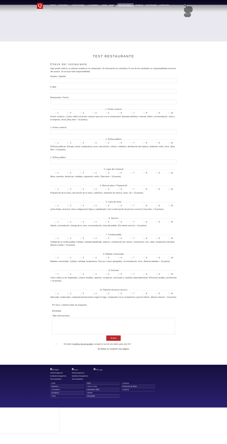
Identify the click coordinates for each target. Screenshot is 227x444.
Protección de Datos (130, 386)
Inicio (53, 5)
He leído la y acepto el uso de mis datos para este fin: (98, 344)
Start (53, 383)
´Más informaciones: (61, 316)
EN (180, 8)
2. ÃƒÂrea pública (113, 139)
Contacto (164, 5)
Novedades (151, 5)
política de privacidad (83, 344)
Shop (104, 5)
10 (171, 113)
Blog (111, 5)
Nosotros (63, 5)
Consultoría (78, 5)
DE (180, 4)
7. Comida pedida (113, 234)
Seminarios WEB (93, 389)
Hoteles (139, 5)
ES (180, 12)
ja (59, 344)
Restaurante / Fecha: (59, 97)
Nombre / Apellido (58, 76)
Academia (93, 5)
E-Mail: (53, 87)
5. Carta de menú (113, 202)
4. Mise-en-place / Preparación (113, 185)
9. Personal (114, 270)
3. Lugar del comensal (113, 169)
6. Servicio (113, 218)
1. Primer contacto (113, 109)
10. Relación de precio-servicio (113, 290)
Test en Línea (124, 5)
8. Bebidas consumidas (113, 254)
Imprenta (126, 389)
